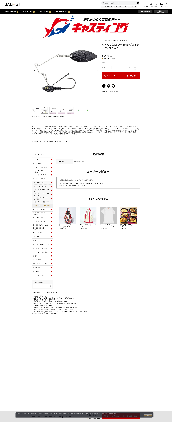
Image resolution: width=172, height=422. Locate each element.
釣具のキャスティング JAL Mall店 (116, 40)
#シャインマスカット (107, 7)
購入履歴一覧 (70, 186)
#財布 (115, 7)
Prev (34, 71)
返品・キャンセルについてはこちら (112, 91)
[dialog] (84, 415)
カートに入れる (113, 75)
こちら (108, 413)
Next (97, 71)
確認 (148, 415)
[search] (138, 3)
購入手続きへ (132, 75)
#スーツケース (132, 7)
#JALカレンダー (123, 7)
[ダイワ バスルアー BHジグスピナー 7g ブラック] (65, 71)
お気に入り (135, 67)
